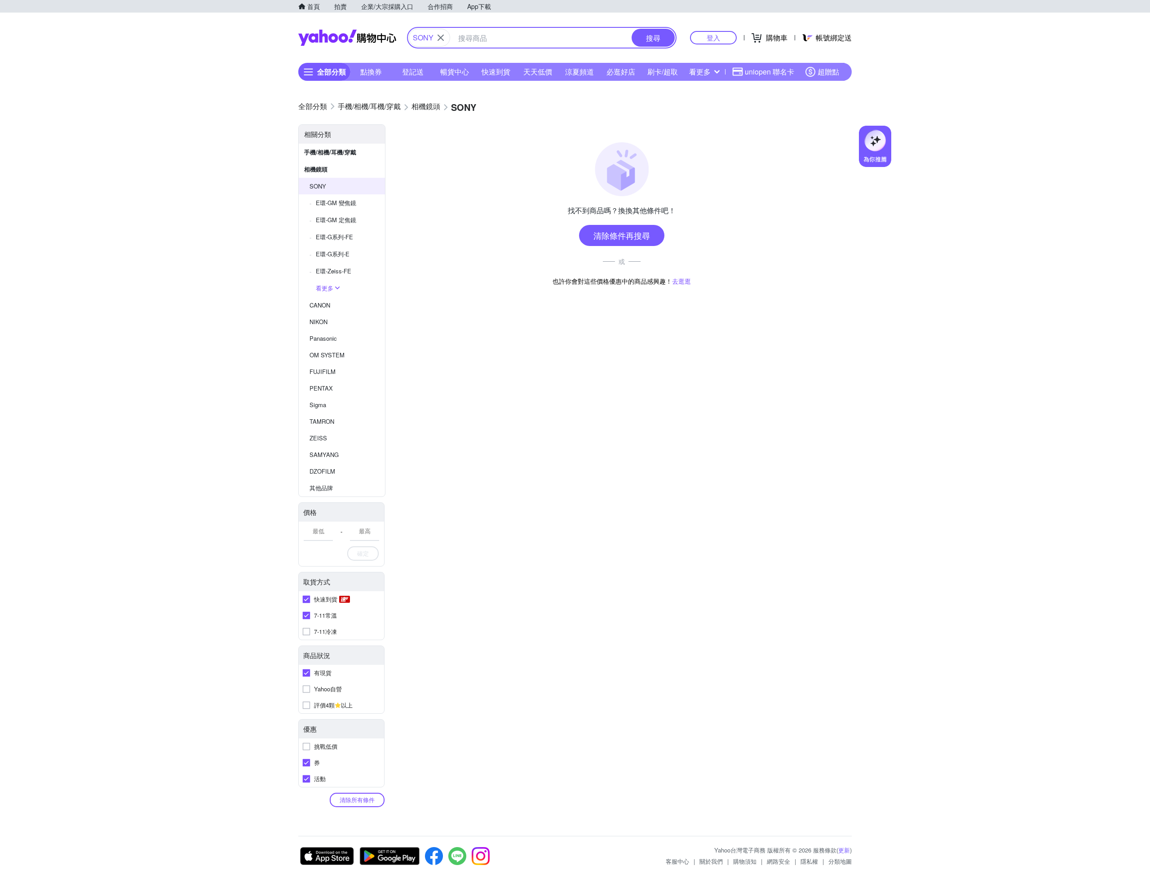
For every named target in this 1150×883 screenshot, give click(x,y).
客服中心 (677, 861)
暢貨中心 (454, 71)
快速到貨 (496, 71)
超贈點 (828, 71)
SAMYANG (324, 454)
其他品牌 (321, 487)
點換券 (371, 71)
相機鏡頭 (315, 169)
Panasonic (323, 338)
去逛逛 (681, 281)
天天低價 (537, 71)
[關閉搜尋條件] (440, 37)
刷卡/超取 (662, 71)
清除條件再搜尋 (621, 235)
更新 (844, 850)
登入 (713, 37)
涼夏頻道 (579, 71)
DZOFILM (322, 471)
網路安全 (778, 861)
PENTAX (321, 388)
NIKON (318, 321)
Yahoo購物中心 (347, 37)
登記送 (413, 71)
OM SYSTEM (327, 355)
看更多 (700, 71)
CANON (320, 305)
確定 (363, 553)
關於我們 (711, 861)
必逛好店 (620, 71)
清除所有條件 (357, 799)
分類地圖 (840, 861)
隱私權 (809, 861)
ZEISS (318, 438)
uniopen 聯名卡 (769, 71)
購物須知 (744, 861)
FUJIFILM (323, 371)
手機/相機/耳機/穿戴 (330, 152)
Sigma (318, 404)
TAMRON (322, 421)
